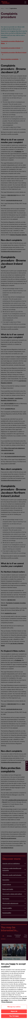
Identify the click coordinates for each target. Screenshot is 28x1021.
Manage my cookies (14, 1007)
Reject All (14, 1011)
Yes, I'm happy (14, 1016)
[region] (14, 990)
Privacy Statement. (7, 1002)
